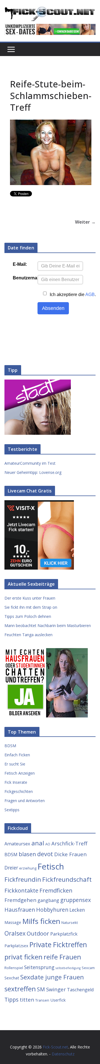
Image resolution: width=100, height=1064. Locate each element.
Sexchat (11, 977)
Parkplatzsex (16, 945)
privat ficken (23, 956)
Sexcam (88, 967)
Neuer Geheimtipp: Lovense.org (32, 472)
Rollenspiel (13, 967)
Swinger (56, 989)
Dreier (11, 867)
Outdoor (38, 933)
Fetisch (51, 866)
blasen (27, 854)
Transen (42, 1000)
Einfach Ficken (17, 754)
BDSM (10, 745)
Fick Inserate (15, 782)
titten (27, 999)
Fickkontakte (21, 890)
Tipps (11, 999)
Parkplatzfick (64, 934)
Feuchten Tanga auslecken (28, 634)
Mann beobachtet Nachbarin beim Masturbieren (47, 625)
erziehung (27, 868)
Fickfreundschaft (67, 879)
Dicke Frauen (70, 854)
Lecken (77, 909)
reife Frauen (62, 956)
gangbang (48, 900)
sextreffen (20, 988)
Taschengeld (80, 990)
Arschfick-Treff (69, 843)
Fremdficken (55, 890)
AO (47, 843)
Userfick (58, 1000)
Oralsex (15, 933)
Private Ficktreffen (58, 944)
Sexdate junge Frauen (52, 977)
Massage (12, 922)
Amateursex (17, 844)
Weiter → (85, 222)
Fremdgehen (20, 899)
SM (41, 989)
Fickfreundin (22, 879)
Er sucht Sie (14, 764)
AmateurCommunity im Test (30, 463)
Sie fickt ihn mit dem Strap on (30, 607)
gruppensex (75, 900)
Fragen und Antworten (24, 800)
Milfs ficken (41, 921)
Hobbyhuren (52, 909)
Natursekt (69, 922)
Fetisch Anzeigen (19, 773)
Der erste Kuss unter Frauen (29, 598)
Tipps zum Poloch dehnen (27, 616)
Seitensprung (39, 967)
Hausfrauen (19, 909)
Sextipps (11, 809)
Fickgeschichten (18, 791)
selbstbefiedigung (68, 968)
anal (37, 843)
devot (45, 854)
